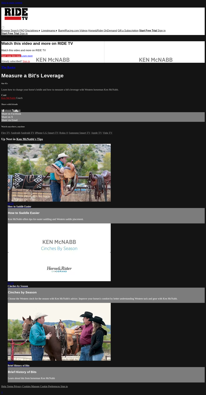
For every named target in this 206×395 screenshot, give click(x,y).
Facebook (6, 110)
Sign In (24, 33)
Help (4, 386)
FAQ (22, 30)
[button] (3, 27)
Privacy (18, 386)
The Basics (8, 67)
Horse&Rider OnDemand (102, 30)
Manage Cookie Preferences (46, 386)
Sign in (162, 30)
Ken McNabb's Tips (29, 139)
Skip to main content (11, 2)
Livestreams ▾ (49, 30)
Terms (10, 386)
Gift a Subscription (128, 30)
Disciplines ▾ (32, 30)
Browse (6, 30)
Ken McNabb (8, 98)
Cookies (26, 386)
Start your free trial (11, 55)
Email (17, 110)
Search (15, 30)
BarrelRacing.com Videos (73, 30)
